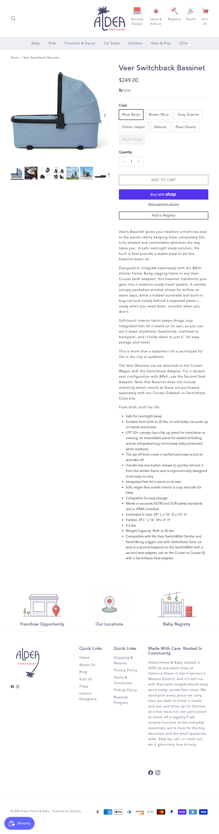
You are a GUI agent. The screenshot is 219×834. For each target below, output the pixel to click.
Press (83, 686)
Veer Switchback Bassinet (41, 57)
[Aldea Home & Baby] (109, 18)
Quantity (125, 152)
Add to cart (163, 180)
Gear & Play (161, 43)
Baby (35, 43)
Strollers (135, 43)
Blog (83, 672)
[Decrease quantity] (123, 161)
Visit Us (85, 679)
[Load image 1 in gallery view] (60, 113)
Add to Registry (163, 215)
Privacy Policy (125, 670)
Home (15, 57)
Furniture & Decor (80, 43)
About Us (87, 665)
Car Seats (112, 43)
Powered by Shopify (66, 811)
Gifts (183, 43)
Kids (52, 43)
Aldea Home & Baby (36, 811)
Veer (127, 90)
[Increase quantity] (140, 161)
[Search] (13, 18)
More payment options (163, 204)
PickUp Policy (125, 690)
